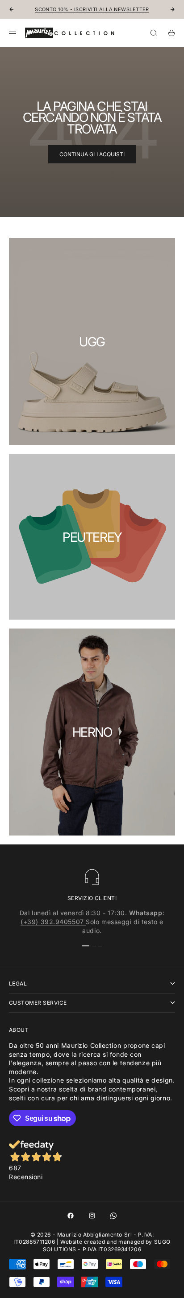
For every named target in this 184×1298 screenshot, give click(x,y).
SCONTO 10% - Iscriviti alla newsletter (92, 9)
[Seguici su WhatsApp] (113, 1215)
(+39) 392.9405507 (53, 921)
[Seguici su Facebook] (70, 1215)
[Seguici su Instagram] (92, 1215)
